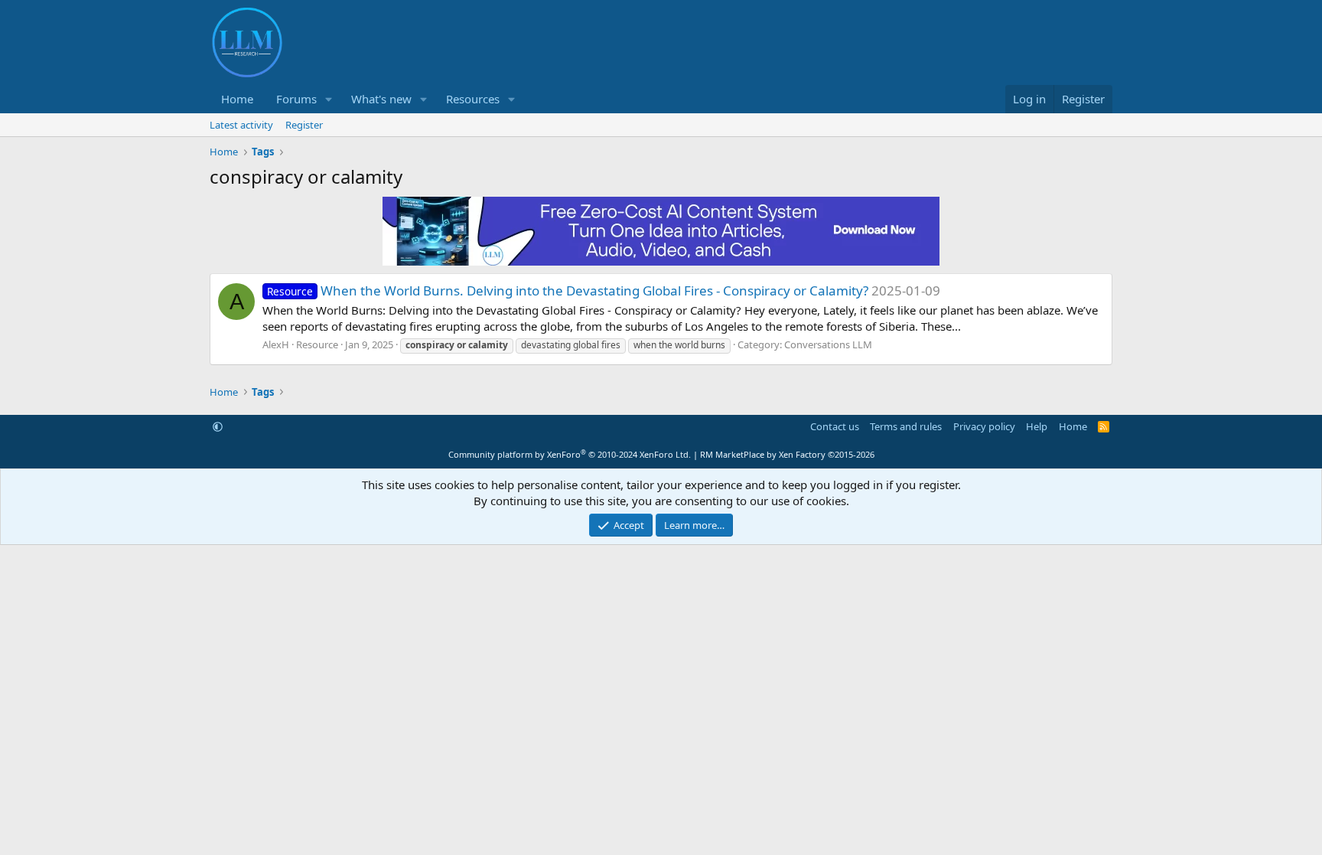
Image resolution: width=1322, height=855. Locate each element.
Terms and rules (906, 426)
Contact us (834, 426)
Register (304, 125)
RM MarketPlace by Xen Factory (787, 454)
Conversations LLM (828, 344)
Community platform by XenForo (569, 454)
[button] (329, 99)
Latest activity (241, 125)
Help (1036, 426)
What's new (381, 98)
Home (237, 98)
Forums (296, 98)
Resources (473, 98)
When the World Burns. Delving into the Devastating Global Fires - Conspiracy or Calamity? (567, 290)
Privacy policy (984, 426)
